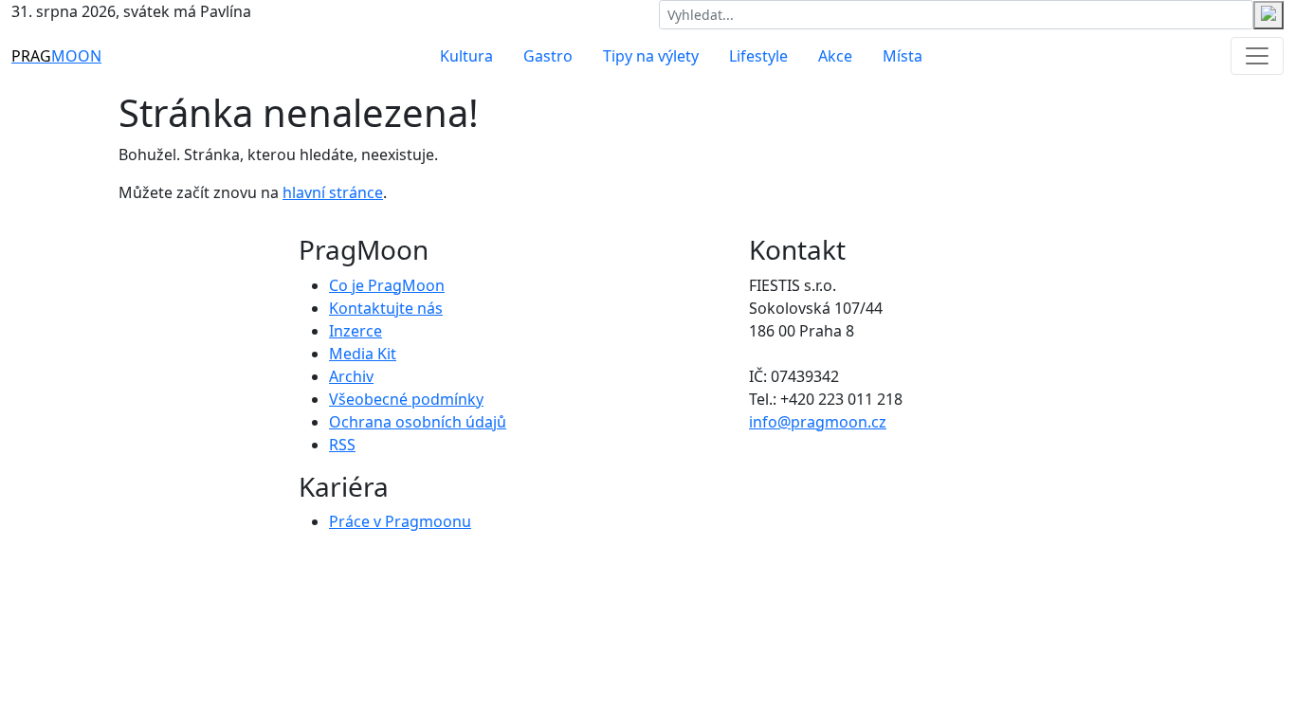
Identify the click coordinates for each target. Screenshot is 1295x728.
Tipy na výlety (651, 56)
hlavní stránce (333, 192)
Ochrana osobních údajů (417, 421)
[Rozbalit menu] (1257, 56)
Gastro (548, 56)
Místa (902, 56)
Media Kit (362, 353)
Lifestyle (758, 56)
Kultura (466, 56)
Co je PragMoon (387, 285)
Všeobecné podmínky (406, 399)
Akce (835, 56)
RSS (342, 444)
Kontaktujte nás (386, 308)
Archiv (351, 376)
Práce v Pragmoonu (400, 521)
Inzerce (355, 330)
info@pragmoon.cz (817, 421)
